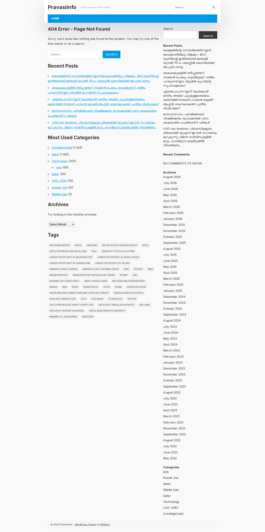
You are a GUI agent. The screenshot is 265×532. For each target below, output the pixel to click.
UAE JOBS (59, 181)
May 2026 (170, 195)
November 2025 (174, 231)
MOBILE (53, 287)
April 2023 (170, 410)
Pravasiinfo (62, 7)
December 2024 (174, 296)
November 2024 (174, 302)
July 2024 (170, 326)
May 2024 (170, 338)
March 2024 (171, 350)
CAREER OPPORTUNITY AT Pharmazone (70, 263)
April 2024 (170, 344)
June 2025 (170, 261)
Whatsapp (88, 316)
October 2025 (172, 237)
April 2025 (170, 272)
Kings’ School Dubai (95, 281)
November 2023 (174, 374)
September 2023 (174, 386)
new (64, 287)
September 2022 (174, 434)
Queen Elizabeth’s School (128, 293)
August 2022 (171, 440)
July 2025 (170, 254)
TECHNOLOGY (115, 299)
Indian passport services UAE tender (94, 275)
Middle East (59, 194)
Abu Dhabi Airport (60, 245)
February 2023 (173, 422)
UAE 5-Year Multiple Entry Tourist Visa (71, 305)
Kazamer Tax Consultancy (64, 281)
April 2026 (170, 201)
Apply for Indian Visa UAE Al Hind (68, 251)
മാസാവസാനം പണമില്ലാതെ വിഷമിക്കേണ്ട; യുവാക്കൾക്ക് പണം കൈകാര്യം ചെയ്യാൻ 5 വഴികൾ (186, 118)
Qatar (55, 174)
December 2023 (174, 368)
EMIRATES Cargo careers (64, 269)
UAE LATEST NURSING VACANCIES (67, 310)
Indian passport (59, 275)
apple (145, 245)
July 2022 (170, 446)
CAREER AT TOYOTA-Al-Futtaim (118, 251)
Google (138, 269)
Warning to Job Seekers (63, 316)
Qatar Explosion (136, 287)
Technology (60, 161)
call (94, 251)
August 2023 (171, 392)
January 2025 (172, 291)
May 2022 (170, 458)
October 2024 (172, 308)
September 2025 (174, 243)
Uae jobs (144, 305)
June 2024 (170, 332)
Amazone (92, 245)
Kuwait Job (59, 187)
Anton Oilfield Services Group (119, 245)
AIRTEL (78, 245)
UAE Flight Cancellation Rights (116, 305)
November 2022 (174, 428)
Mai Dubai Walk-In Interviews (128, 281)
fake (126, 269)
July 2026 (170, 183)
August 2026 (172, 177)
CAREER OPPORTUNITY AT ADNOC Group (118, 257)
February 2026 (173, 213)
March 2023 (171, 416)
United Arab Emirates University (107, 310)
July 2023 (170, 398)
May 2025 (170, 267)
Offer (106, 287)
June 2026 (170, 189)
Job (134, 275)
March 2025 (171, 278)
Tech (83, 299)
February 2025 (173, 284)
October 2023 (172, 380)
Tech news (97, 299)
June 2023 (170, 404)
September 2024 (174, 314)
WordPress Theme (85, 524)
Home (55, 18)
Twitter (131, 299)
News (75, 287)
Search (168, 28)
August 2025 (171, 248)
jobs (59, 167)
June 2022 (170, 452)
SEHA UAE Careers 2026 (63, 299)
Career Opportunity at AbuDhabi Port (71, 257)
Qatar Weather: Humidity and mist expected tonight (79, 293)
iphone (123, 275)
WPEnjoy (105, 524)
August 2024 (172, 320)
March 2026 (171, 207)
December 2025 (174, 225)
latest (55, 154)
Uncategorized (62, 147)
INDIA (150, 269)
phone (118, 287)
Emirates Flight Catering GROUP (101, 269)
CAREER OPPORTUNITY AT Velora (112, 263)
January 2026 (172, 219)
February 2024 (173, 356)
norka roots (90, 287)
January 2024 (173, 362)
